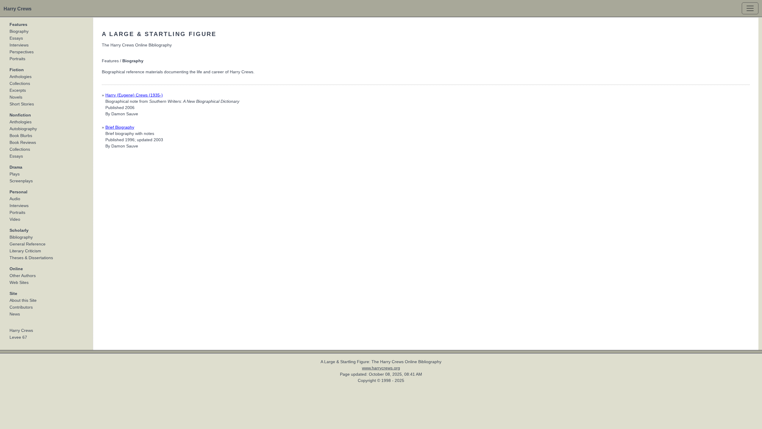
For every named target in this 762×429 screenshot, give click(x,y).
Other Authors (23, 275)
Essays (16, 38)
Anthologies (21, 76)
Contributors (21, 307)
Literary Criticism (25, 250)
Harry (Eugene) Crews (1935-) (134, 95)
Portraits (17, 58)
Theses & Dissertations (31, 257)
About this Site (23, 300)
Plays (15, 174)
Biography (19, 31)
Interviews (19, 45)
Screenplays (21, 180)
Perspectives (22, 51)
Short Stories (22, 104)
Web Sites (19, 282)
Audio (15, 198)
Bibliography (21, 237)
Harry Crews (21, 330)
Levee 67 (18, 337)
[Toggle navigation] (750, 8)
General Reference (28, 244)
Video (15, 219)
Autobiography (23, 128)
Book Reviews (23, 142)
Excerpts (18, 90)
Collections (20, 83)
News (15, 314)
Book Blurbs (21, 135)
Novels (16, 97)
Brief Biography (119, 127)
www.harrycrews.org (381, 368)
